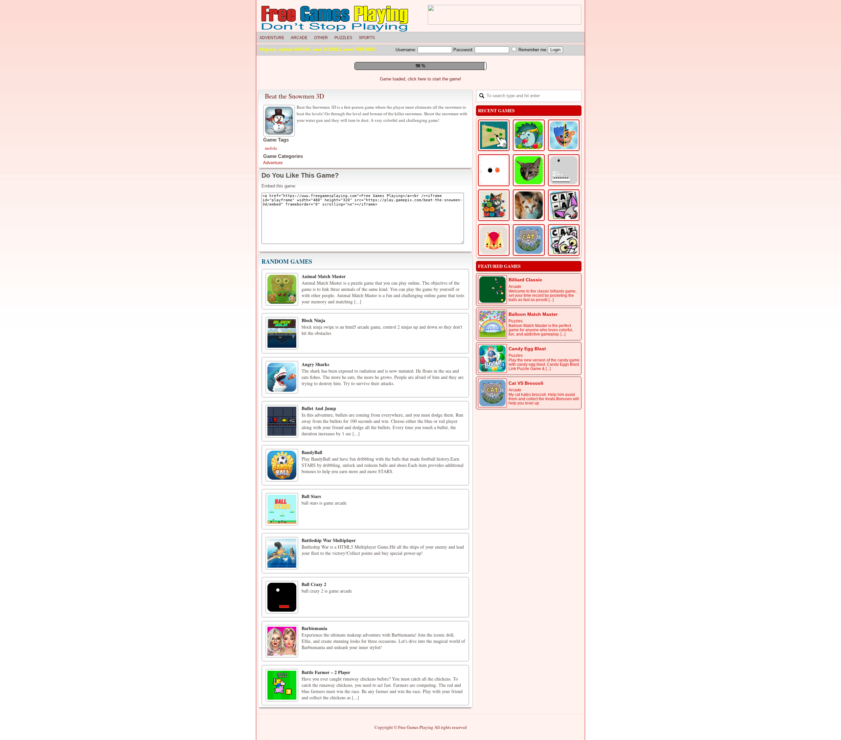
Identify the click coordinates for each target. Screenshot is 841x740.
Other (321, 37)
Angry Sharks (315, 463)
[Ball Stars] (281, 608)
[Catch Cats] (528, 269)
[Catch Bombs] (564, 269)
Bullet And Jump (319, 507)
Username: (407, 49)
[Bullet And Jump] (281, 520)
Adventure (272, 37)
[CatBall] (494, 304)
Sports (367, 37)
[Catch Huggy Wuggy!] (564, 234)
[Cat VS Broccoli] (528, 339)
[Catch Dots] (494, 269)
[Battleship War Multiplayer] (281, 652)
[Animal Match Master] (281, 388)
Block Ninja (313, 419)
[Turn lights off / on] (416, 174)
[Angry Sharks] (281, 476)
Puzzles (343, 37)
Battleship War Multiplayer (329, 639)
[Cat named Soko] (494, 339)
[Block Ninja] (281, 432)
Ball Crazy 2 (314, 683)
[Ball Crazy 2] (281, 696)
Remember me (531, 49)
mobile (271, 247)
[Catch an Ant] (494, 234)
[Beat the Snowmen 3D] (280, 219)
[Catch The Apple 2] (528, 234)
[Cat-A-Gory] (564, 304)
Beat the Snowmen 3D (294, 195)
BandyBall (312, 551)
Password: (464, 49)
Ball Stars (311, 595)
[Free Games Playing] (335, 19)
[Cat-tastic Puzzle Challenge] (528, 304)
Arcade (299, 37)
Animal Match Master (324, 375)
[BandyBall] (281, 564)
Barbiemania (314, 727)
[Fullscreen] (402, 174)
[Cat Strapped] (564, 339)
